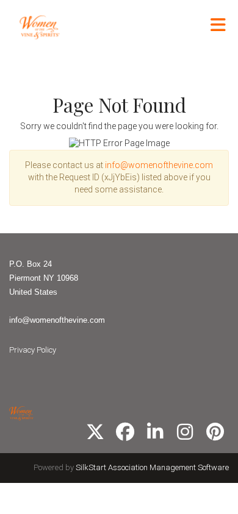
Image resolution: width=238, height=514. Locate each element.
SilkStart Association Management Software (152, 467)
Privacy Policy (32, 349)
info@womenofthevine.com (159, 165)
